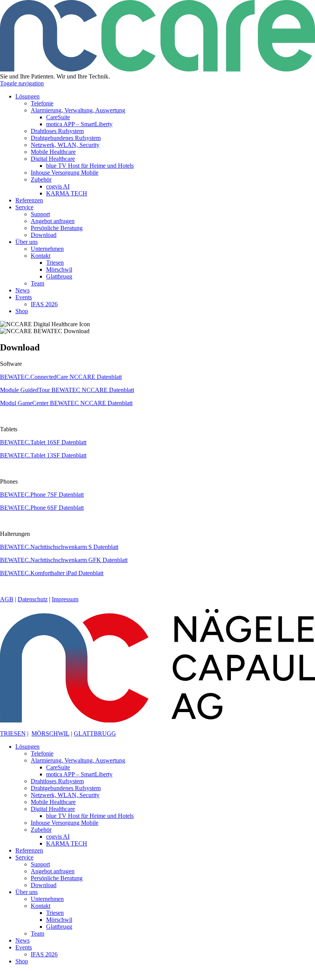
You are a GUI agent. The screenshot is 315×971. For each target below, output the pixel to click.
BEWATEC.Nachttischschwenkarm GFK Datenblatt (64, 560)
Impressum (65, 599)
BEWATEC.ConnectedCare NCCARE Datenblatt (61, 377)
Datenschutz (33, 599)
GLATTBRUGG (95, 733)
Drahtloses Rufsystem (57, 781)
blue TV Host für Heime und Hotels (90, 816)
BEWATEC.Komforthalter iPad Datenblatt (51, 573)
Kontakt (40, 906)
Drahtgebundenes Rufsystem (66, 788)
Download (43, 885)
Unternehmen (47, 899)
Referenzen (29, 850)
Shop (21, 961)
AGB (6, 599)
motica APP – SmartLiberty (79, 774)
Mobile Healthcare (53, 802)
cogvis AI (58, 836)
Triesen (55, 912)
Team (37, 933)
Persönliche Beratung (57, 878)
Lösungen (27, 746)
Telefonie (42, 753)
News (22, 940)
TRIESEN (13, 733)
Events (23, 947)
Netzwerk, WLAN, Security (65, 795)
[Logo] (157, 69)
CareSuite (58, 767)
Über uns (26, 892)
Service (24, 857)
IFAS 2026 (44, 954)
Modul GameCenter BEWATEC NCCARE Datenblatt (66, 403)
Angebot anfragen (53, 871)
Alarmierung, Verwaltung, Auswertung (78, 760)
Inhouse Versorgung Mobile (64, 822)
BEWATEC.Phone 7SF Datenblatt (42, 494)
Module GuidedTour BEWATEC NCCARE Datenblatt (67, 390)
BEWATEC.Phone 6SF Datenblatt (42, 507)
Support (40, 864)
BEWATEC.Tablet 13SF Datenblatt (43, 455)
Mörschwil (59, 919)
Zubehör (41, 829)
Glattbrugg (59, 926)
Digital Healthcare (53, 809)
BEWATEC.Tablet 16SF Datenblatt (43, 442)
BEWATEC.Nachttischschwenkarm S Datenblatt (59, 547)
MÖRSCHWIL (51, 733)
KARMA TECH (66, 843)
